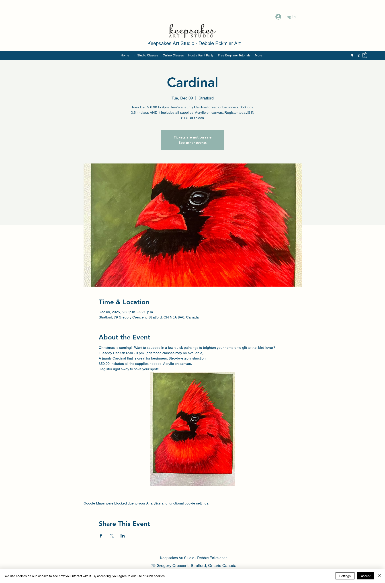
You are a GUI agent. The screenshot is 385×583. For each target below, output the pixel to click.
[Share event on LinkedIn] (123, 536)
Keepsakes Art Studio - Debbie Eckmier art (193, 557)
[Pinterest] (359, 55)
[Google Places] (352, 55)
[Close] (379, 575)
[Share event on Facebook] (101, 536)
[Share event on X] (112, 536)
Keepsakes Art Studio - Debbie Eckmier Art (194, 43)
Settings (345, 576)
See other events (193, 143)
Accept (366, 576)
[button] (364, 55)
